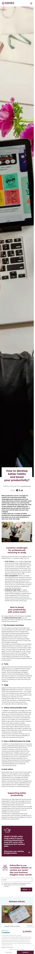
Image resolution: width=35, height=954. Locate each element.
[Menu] (31, 3)
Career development (26, 486)
